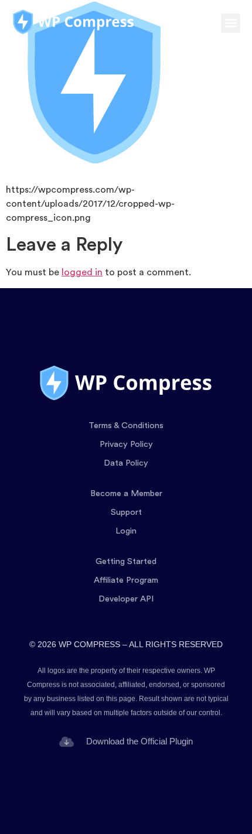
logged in (82, 272)
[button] (230, 23)
